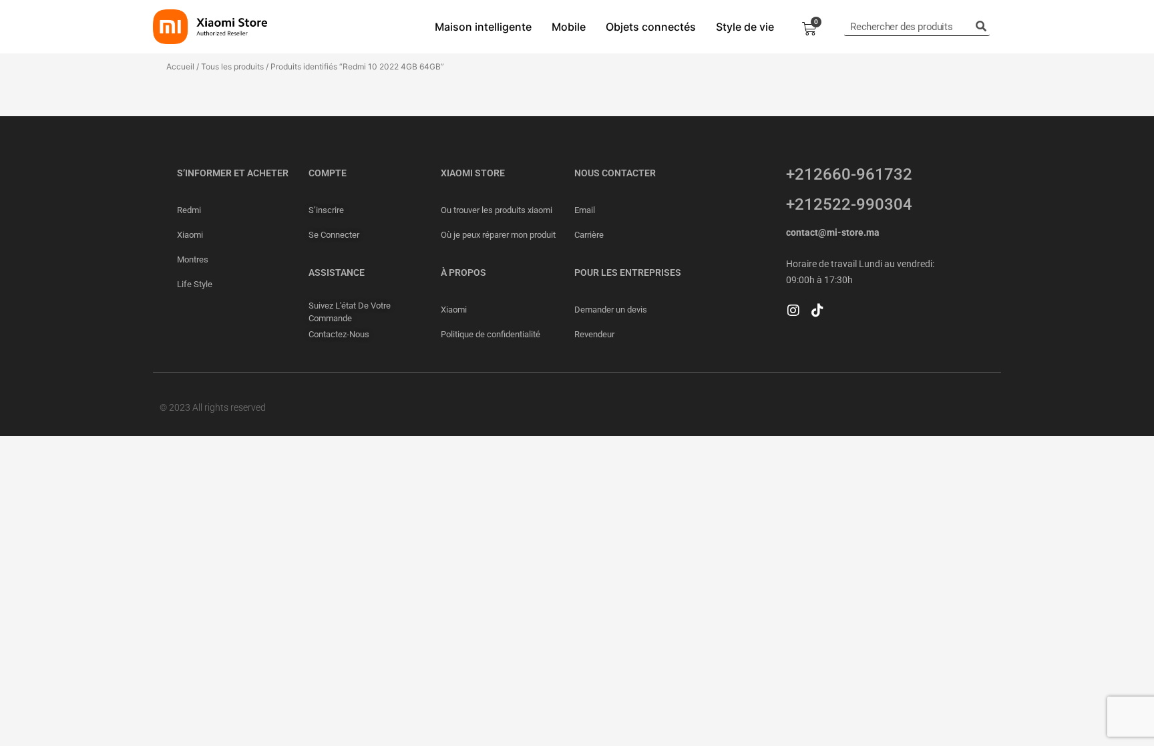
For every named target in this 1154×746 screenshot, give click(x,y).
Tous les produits (232, 66)
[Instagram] (793, 311)
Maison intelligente (483, 26)
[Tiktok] (817, 311)
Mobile (569, 26)
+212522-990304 (849, 204)
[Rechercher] (981, 26)
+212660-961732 (849, 174)
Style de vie (745, 26)
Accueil (180, 66)
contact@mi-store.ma (833, 232)
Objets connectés (651, 26)
